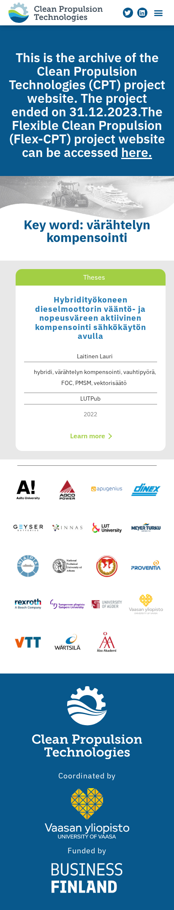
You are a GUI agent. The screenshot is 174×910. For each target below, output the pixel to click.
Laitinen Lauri (95, 356)
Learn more (88, 436)
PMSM (83, 383)
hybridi (43, 372)
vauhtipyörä (139, 372)
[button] (159, 13)
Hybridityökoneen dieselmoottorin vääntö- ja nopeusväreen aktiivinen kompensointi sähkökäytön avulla (90, 317)
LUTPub (90, 398)
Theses (94, 277)
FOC (67, 383)
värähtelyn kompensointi (88, 372)
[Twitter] (128, 13)
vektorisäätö (110, 383)
